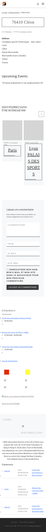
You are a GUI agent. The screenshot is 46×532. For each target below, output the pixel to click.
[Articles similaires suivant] (41, 114)
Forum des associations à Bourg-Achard (16, 318)
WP (15, 526)
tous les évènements (9, 361)
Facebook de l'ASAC (26, 396)
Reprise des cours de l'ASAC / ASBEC (15, 332)
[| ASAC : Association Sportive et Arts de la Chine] (4, 3)
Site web (12, 263)
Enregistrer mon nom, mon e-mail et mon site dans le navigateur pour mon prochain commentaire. (23, 275)
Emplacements (14, 12)
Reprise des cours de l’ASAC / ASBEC (37, 490)
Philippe (8, 32)
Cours (6, 489)
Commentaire (16, 225)
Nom (10, 244)
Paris (12, 150)
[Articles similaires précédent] (35, 114)
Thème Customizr (35, 526)
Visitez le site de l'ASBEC (11, 403)
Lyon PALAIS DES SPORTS (33, 161)
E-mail (11, 253)
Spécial (7, 471)
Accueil (4, 12)
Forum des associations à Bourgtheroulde (17, 347)
